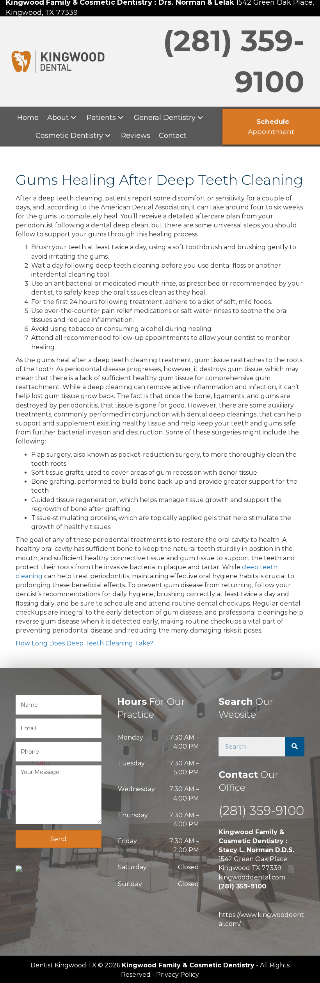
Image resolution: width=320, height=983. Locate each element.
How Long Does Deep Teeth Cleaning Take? (84, 643)
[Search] (294, 746)
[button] (73, 117)
